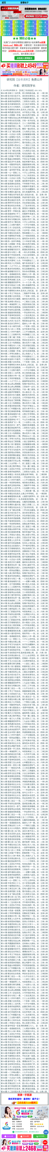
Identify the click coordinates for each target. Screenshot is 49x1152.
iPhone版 (26, 1136)
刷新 (45, 1142)
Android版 (10, 1136)
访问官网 (41, 1136)
